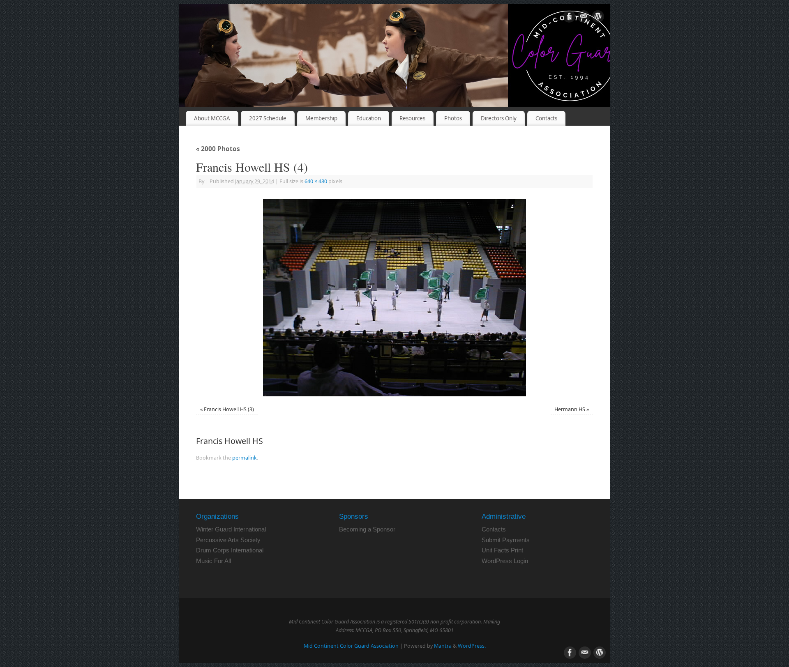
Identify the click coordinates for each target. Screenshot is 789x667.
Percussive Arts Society (228, 539)
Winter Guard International (231, 529)
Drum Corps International (229, 550)
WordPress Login (505, 560)
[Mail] (583, 17)
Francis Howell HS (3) (229, 409)
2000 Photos (218, 149)
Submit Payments (506, 539)
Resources (412, 118)
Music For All (213, 560)
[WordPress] (598, 17)
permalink (244, 457)
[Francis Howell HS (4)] (394, 297)
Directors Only (499, 118)
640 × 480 (316, 181)
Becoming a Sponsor (367, 529)
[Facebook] (569, 17)
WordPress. (472, 645)
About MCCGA (212, 118)
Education (368, 118)
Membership (321, 118)
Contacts (546, 118)
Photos (453, 118)
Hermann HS (569, 409)
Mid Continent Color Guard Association (351, 645)
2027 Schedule (267, 118)
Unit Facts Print (502, 550)
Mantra (443, 645)
